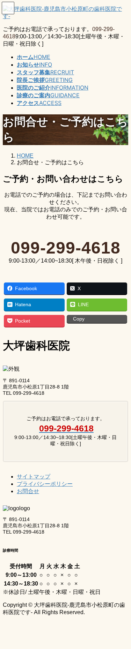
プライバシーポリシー (45, 484)
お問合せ (28, 491)
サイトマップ (33, 477)
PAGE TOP (122, 622)
